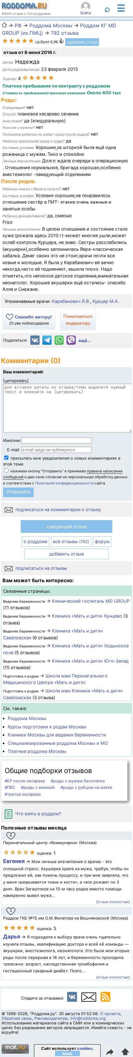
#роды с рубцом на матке (86, 787)
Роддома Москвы (27, 718)
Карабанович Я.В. (71, 301)
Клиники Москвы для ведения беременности (57, 734)
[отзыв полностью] (113, 902)
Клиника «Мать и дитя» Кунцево (87, 615)
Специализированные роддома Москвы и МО (58, 743)
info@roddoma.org (88, 1018)
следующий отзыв (67, 526)
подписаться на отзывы (40, 568)
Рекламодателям (51, 1018)
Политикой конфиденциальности (64, 483)
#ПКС (10, 787)
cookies (84, 1048)
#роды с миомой (38, 787)
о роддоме (35, 541)
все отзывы (71, 541)
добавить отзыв (66, 553)
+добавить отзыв (81, 42)
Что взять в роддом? (37, 813)
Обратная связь (17, 1018)
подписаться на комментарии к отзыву (57, 509)
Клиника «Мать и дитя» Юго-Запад (90, 660)
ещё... (85, 340)
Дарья (12, 936)
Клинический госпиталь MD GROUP (91, 601)
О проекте (110, 1013)
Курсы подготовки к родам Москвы (47, 726)
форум (102, 541)
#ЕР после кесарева (25, 780)
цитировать (16, 380)
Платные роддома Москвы (37, 751)
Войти (85, 13)
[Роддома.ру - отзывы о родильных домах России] (25, 8)
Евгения (14, 861)
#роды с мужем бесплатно (78, 780)
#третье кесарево (23, 794)
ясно (67, 1053)
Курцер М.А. (105, 301)
